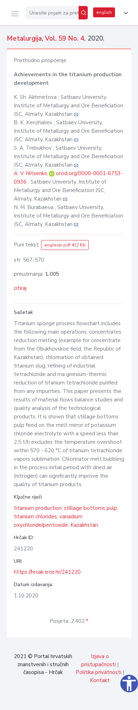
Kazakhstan (84, 525)
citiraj (20, 288)
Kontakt (100, 680)
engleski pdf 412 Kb (65, 245)
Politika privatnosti (98, 672)
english (104, 12)
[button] (124, 13)
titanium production (38, 508)
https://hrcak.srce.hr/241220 (47, 571)
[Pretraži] (83, 12)
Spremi (81, 701)
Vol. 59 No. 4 (64, 38)
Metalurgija (24, 38)
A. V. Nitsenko (31, 173)
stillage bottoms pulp (90, 508)
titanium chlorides (35, 516)
